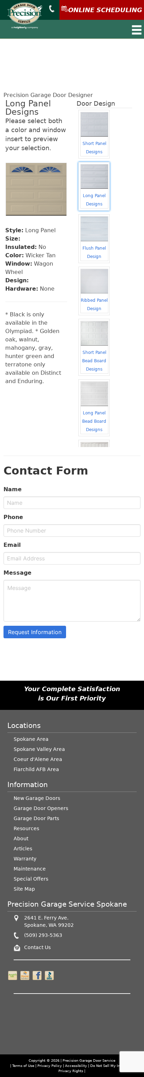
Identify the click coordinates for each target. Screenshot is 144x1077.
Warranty (25, 858)
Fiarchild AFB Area (36, 769)
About (21, 838)
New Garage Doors (37, 798)
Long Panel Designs (94, 200)
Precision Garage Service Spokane (67, 904)
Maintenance (30, 869)
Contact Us (37, 947)
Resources (26, 828)
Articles (23, 848)
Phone (13, 517)
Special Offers (31, 879)
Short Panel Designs (94, 147)
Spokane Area (31, 739)
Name (12, 489)
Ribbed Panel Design (94, 304)
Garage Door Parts (36, 818)
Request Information (35, 632)
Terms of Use (23, 1066)
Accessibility (76, 1066)
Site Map (24, 889)
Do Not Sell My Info (107, 1066)
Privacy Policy (49, 1066)
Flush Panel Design (94, 252)
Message (17, 572)
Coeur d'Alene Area (38, 759)
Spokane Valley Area (39, 749)
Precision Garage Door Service (89, 1060)
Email (12, 545)
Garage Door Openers (41, 808)
